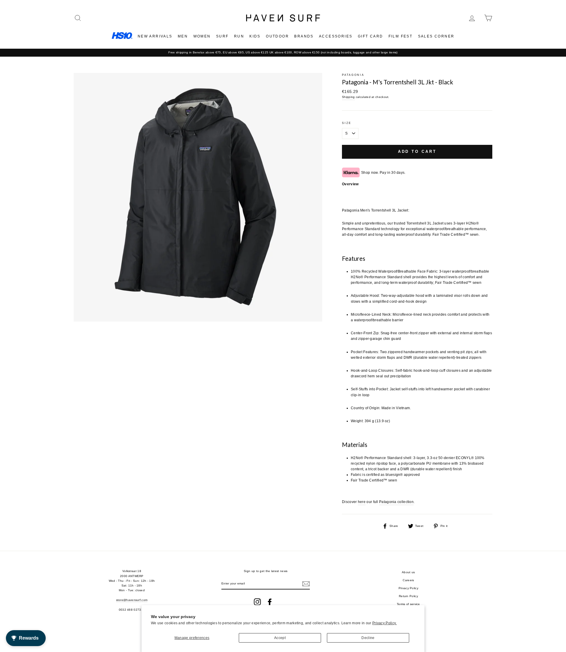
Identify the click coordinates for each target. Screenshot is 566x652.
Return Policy (408, 596)
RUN (239, 36)
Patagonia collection (396, 502)
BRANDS (303, 36)
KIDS (255, 36)
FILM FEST (401, 36)
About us (408, 572)
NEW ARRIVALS (155, 36)
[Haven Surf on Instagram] (257, 601)
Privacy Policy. (384, 623)
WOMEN (202, 36)
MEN (183, 36)
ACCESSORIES (335, 36)
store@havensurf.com (132, 600)
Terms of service (408, 604)
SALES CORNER (436, 36)
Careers (408, 580)
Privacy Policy (408, 588)
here (362, 502)
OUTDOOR (277, 36)
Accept (280, 638)
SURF (222, 36)
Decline (367, 638)
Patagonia (353, 74)
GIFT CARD (370, 36)
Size (346, 123)
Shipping (348, 97)
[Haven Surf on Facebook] (269, 601)
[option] (283, 52)
